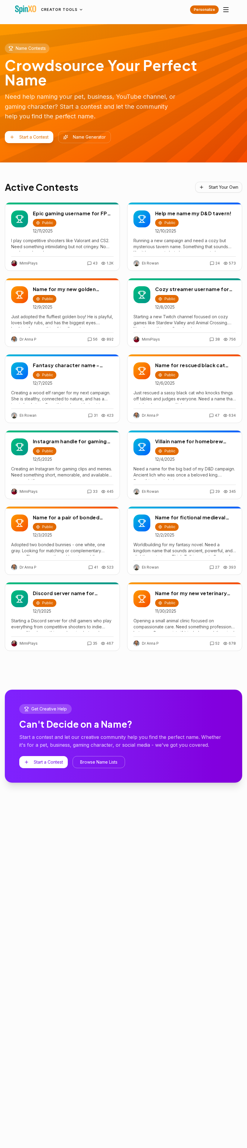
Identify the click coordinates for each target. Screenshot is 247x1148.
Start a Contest (33, 136)
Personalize (204, 9)
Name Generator (89, 136)
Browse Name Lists (98, 762)
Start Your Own (223, 187)
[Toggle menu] (226, 10)
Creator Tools (59, 9)
